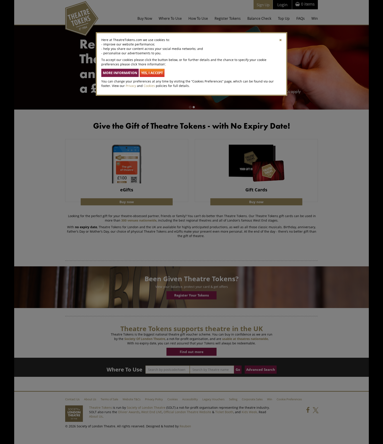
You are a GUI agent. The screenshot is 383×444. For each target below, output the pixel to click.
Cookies (149, 86)
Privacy (131, 86)
